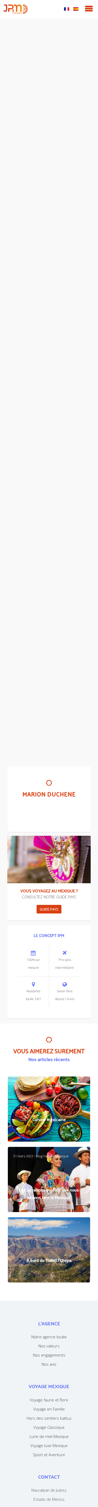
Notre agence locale (49, 1336)
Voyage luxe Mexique (49, 1445)
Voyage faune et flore (49, 1399)
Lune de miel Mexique (49, 1436)
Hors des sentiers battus (49, 1418)
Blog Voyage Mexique (50, 1085)
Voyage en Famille (49, 1409)
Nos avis (49, 1364)
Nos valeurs (49, 1345)
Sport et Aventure (49, 1454)
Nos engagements (49, 1355)
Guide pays (49, 909)
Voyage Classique (49, 1427)
